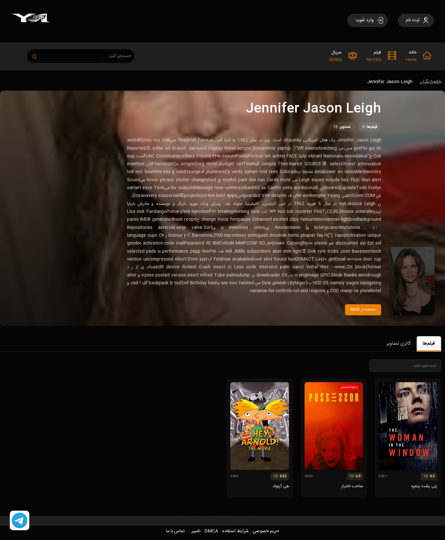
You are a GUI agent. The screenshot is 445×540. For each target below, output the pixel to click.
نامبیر (195, 531)
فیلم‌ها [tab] (429, 344)
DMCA (211, 531)
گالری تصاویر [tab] (398, 344)
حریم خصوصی (265, 531)
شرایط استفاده (235, 531)
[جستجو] (38, 54)
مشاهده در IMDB (363, 310)
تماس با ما (175, 531)
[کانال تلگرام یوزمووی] (19, 521)
